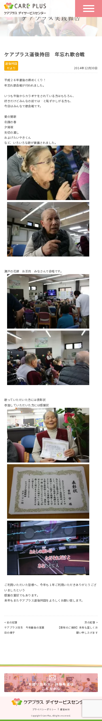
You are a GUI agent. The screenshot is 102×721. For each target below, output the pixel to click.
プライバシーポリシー (44, 709)
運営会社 (65, 709)
